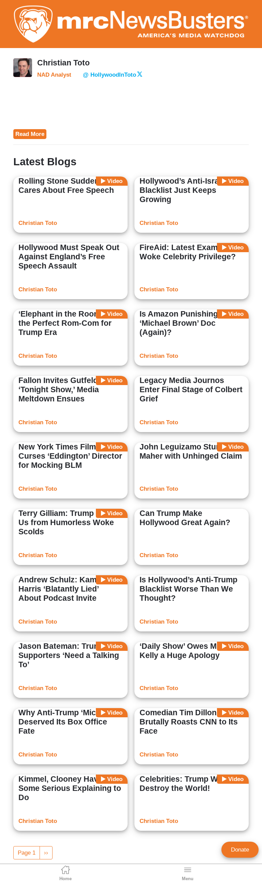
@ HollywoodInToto (109, 75)
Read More (29, 134)
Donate (240, 849)
